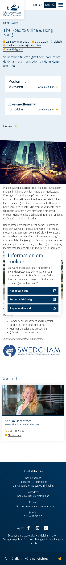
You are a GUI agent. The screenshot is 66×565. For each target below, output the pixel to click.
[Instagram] (37, 528)
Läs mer (31, 283)
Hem (6, 22)
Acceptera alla (19, 290)
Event (14, 22)
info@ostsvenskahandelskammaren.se (33, 506)
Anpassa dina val (20, 308)
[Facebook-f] (29, 528)
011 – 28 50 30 (33, 516)
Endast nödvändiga (21, 299)
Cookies (28, 539)
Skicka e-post (14, 435)
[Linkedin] (46, 528)
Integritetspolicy (12, 539)
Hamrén (33, 543)
